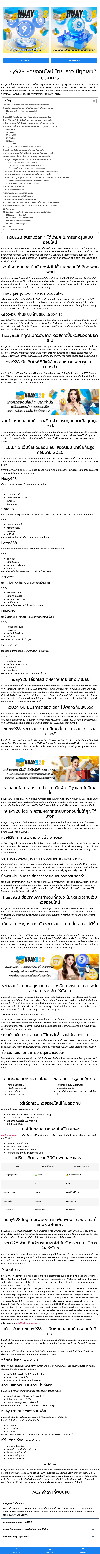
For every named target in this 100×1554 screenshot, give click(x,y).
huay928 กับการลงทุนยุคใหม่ (20, 220)
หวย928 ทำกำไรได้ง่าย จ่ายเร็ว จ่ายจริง (22, 162)
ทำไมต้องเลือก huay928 (18, 223)
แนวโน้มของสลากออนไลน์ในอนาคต (19, 196)
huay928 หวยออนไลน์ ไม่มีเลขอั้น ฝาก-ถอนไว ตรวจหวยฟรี (29, 153)
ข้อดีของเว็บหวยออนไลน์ (15, 186)
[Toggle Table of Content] (93, 101)
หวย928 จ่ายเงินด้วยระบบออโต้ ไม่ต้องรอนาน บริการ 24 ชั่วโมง (31, 205)
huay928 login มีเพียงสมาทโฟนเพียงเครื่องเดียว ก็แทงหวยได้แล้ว (33, 202)
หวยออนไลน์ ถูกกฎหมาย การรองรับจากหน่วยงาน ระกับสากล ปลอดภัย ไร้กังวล (37, 177)
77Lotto (12, 138)
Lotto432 (12, 144)
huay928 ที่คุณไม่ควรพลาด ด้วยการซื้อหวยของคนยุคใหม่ (28, 117)
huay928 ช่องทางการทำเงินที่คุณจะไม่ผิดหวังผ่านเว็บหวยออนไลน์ (31, 171)
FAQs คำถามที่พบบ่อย (14, 229)
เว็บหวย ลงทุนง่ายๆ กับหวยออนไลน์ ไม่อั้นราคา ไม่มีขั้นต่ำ (28, 174)
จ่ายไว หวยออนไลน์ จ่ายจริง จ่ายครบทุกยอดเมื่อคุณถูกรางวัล (29, 123)
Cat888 (11, 132)
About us (10, 208)
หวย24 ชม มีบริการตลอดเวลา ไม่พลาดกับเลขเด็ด (24, 150)
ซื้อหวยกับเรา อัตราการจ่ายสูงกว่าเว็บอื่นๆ (24, 183)
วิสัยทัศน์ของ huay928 (17, 215)
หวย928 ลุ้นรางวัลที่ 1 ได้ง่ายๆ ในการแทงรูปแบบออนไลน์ (26, 104)
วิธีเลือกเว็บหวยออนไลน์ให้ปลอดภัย (19, 192)
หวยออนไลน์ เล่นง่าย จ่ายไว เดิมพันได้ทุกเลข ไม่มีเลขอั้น (27, 156)
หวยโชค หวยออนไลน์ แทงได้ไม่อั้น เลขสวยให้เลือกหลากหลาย (29, 108)
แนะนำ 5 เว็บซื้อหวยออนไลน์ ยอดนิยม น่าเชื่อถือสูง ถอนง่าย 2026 (31, 126)
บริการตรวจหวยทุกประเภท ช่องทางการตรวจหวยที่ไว (28, 165)
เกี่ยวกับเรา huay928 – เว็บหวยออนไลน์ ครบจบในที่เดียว (28, 212)
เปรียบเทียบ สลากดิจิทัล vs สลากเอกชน (21, 199)
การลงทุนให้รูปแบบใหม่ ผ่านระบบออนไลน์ (22, 111)
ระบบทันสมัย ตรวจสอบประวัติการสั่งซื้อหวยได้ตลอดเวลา (29, 180)
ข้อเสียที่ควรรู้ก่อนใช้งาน (14, 189)
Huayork (11, 141)
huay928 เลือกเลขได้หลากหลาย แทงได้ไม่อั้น (23, 146)
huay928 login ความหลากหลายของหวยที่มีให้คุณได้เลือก (28, 159)
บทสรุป (8, 226)
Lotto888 (12, 135)
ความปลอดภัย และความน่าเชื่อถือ (21, 218)
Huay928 (11, 129)
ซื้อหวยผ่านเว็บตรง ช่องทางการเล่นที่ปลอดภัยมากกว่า (28, 168)
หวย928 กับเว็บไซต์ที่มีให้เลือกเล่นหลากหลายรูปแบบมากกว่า (28, 120)
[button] (50, 1503)
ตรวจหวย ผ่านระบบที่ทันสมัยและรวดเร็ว (23, 114)
